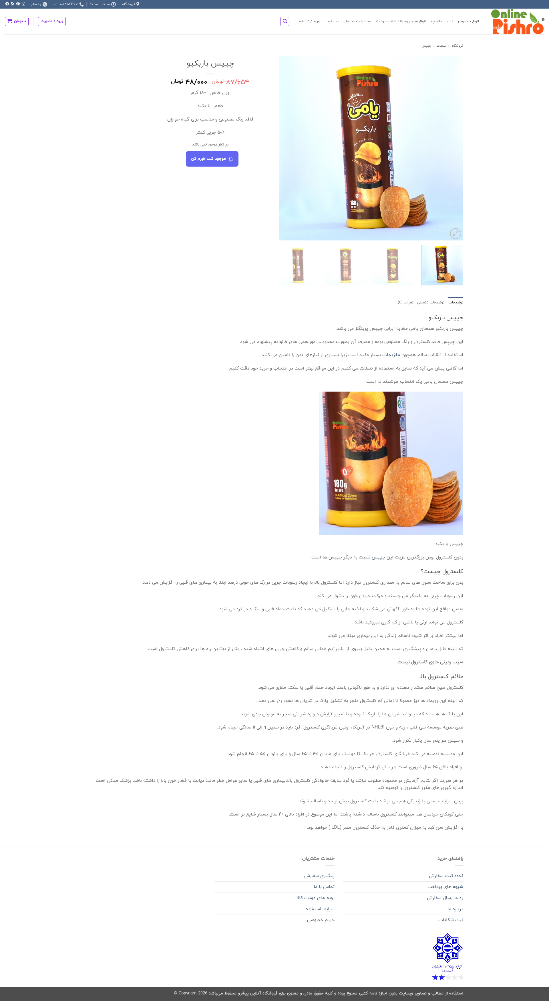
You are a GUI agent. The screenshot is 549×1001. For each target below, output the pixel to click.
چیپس (426, 46)
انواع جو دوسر (468, 21)
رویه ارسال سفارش (445, 898)
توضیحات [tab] (455, 302)
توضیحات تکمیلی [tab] (430, 302)
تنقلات (441, 46)
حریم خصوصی (321, 920)
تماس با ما (324, 887)
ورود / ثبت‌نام (309, 21)
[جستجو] (284, 21)
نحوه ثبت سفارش (446, 876)
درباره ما (455, 909)
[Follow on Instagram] (23, 4)
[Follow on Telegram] (7, 4)
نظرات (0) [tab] (405, 302)
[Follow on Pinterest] (18, 4)
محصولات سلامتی (357, 21)
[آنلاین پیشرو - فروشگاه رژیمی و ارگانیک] (516, 21)
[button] (52, 21)
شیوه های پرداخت (445, 887)
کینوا (449, 21)
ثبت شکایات (450, 920)
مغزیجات (391, 355)
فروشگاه (457, 46)
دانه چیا (436, 21)
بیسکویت (331, 21)
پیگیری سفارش (319, 876)
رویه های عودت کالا (316, 898)
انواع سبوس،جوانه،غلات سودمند (400, 21)
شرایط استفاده (320, 909)
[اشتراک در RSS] (12, 4)
